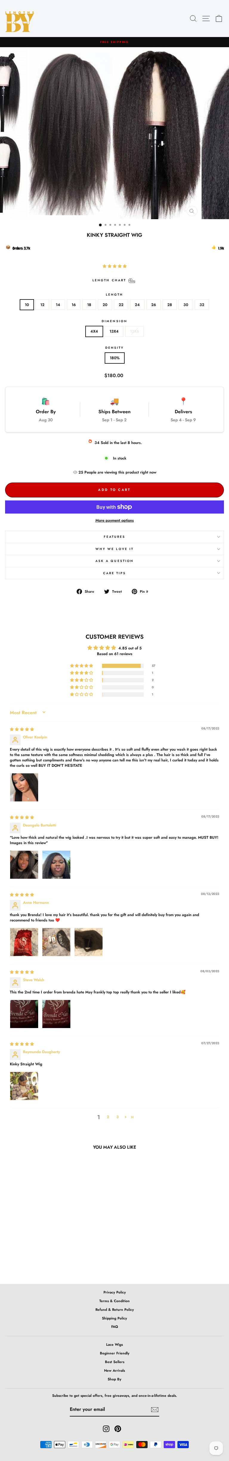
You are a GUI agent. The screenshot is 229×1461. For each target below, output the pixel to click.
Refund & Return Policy (114, 1309)
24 (137, 305)
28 (169, 305)
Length (114, 294)
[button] (115, 266)
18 (89, 305)
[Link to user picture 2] (56, 864)
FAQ (114, 1326)
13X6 (134, 331)
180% (115, 358)
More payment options (114, 520)
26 (153, 305)
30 (185, 305)
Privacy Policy (114, 1292)
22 (121, 305)
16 (74, 305)
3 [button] (117, 1117)
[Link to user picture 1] (24, 787)
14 (58, 305)
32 (201, 305)
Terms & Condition (114, 1300)
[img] (22, 729)
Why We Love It (114, 549)
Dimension (114, 321)
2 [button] (108, 1117)
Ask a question (114, 561)
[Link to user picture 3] (88, 942)
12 (42, 305)
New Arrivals (114, 1370)
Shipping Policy (114, 1318)
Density (114, 347)
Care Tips (114, 573)
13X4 (114, 331)
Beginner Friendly (114, 1353)
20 (105, 305)
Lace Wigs (114, 1344)
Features (115, 536)
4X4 (94, 331)
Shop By (114, 1379)
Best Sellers (114, 1361)
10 (27, 305)
